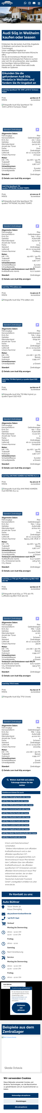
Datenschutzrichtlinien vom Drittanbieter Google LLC (19, 998)
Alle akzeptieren (21, 1107)
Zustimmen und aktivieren (21, 1008)
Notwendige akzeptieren (21, 1095)
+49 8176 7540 (13, 918)
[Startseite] (7, 2)
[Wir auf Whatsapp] (25, 3)
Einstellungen (21, 1101)
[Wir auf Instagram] (29, 3)
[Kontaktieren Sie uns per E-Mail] (34, 3)
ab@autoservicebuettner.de (19, 914)
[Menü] (39, 3)
